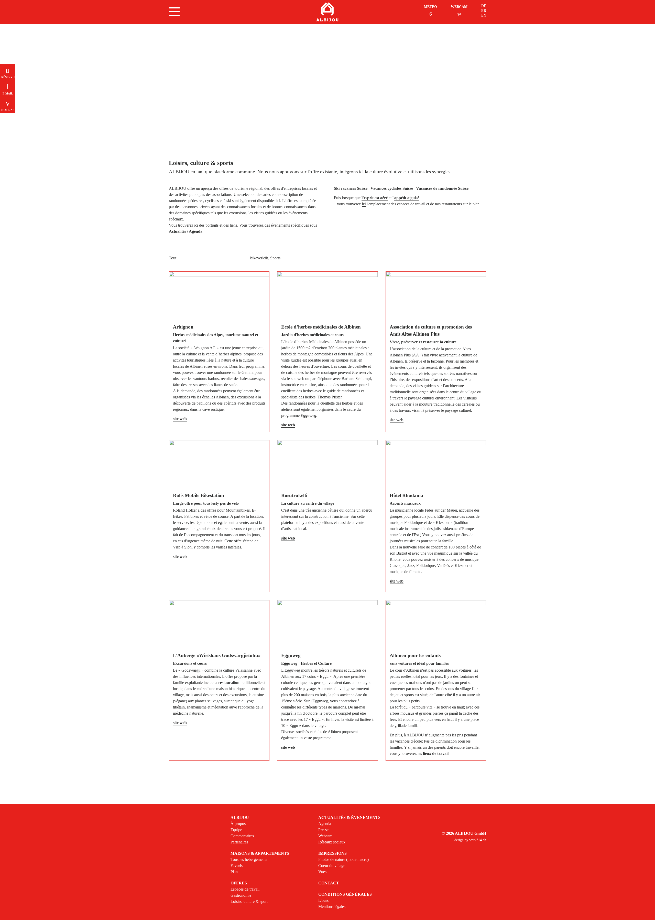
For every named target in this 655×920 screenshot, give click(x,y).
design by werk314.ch (470, 840)
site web (180, 419)
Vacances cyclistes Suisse (391, 188)
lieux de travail (436, 753)
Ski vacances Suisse (350, 188)
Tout (172, 258)
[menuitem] (262, 830)
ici (364, 204)
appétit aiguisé (406, 198)
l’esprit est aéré (375, 198)
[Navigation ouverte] (174, 11)
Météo (430, 7)
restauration (228, 682)
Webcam (459, 7)
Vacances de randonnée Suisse (442, 188)
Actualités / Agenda (185, 231)
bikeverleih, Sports (265, 258)
